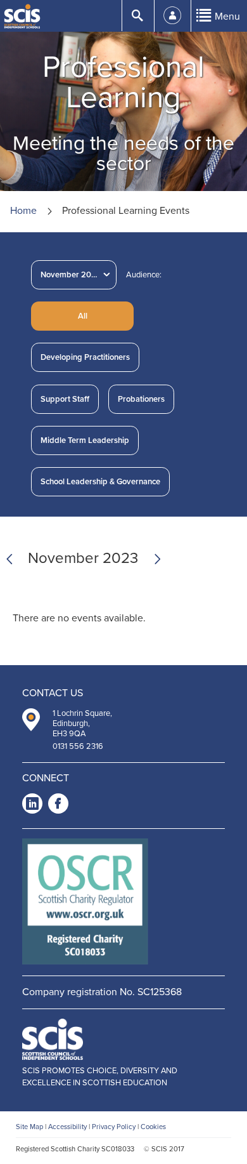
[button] (82, 316)
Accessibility (67, 1127)
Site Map (29, 1127)
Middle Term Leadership (85, 440)
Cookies (153, 1127)
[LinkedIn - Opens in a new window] (32, 805)
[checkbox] (85, 357)
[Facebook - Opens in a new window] (58, 805)
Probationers (141, 399)
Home (23, 210)
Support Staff (65, 399)
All (82, 316)
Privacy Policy (114, 1127)
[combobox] (74, 274)
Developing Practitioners (85, 357)
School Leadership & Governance (100, 482)
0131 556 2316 (78, 746)
